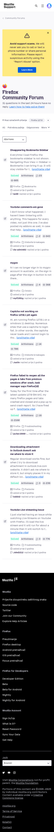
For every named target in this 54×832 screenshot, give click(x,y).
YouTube (9, 772)
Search (36, 5)
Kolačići (7, 822)
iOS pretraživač (11, 655)
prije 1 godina (34, 194)
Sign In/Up (8, 718)
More (44, 127)
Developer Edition (12, 678)
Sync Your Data (11, 734)
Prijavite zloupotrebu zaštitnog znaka (24, 599)
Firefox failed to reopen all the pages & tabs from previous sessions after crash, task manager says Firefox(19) (27, 381)
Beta (5, 684)
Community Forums (15, 18)
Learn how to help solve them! (27, 106)
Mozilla (9, 580)
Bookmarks (30, 186)
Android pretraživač (13, 650)
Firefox (17, 186)
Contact (7, 827)
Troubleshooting (33, 426)
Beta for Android (12, 689)
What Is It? (8, 723)
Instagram (14, 772)
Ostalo (28, 291)
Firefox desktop (11, 644)
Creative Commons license (22, 796)
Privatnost (8, 816)
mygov (14, 262)
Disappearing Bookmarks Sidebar (29, 150)
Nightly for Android (13, 700)
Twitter (6, 610)
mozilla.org (8, 805)
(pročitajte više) (41, 169)
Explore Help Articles (14, 621)
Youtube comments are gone (26, 207)
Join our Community (14, 615)
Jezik (5, 757)
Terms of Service (12, 811)
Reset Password (11, 729)
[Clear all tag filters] (48, 120)
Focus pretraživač (12, 660)
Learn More (27, 70)
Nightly (6, 695)
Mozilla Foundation (27, 783)
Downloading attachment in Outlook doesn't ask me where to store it (24, 450)
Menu (42, 5)
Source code (9, 605)
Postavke (29, 489)
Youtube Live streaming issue (27, 509)
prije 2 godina (35, 362)
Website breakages (35, 242)
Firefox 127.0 (36, 120)
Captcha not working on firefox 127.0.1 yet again (24, 313)
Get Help (7, 739)
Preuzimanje (9, 639)
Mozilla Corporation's (21, 780)
